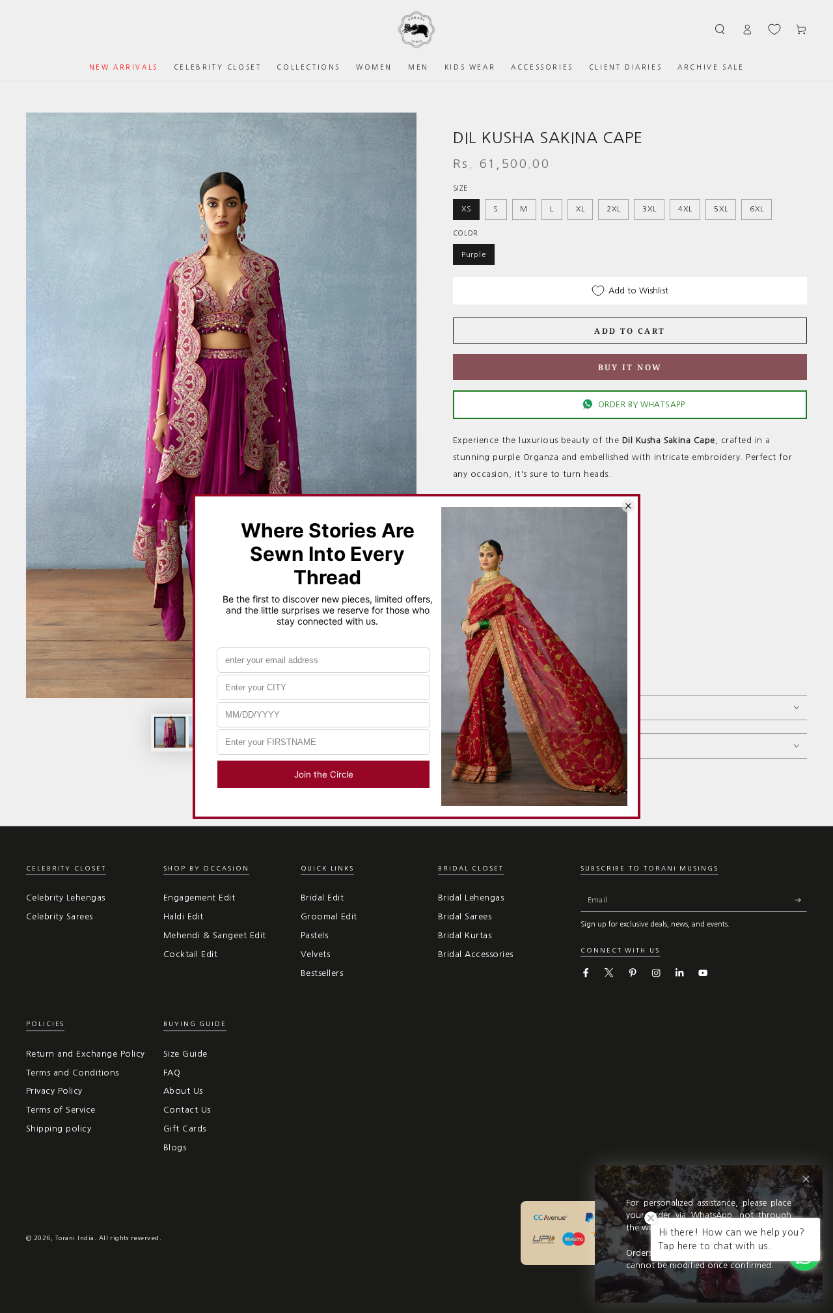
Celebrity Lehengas (65, 897)
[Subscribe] (801, 899)
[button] (720, 29)
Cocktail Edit (190, 954)
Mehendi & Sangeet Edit (214, 935)
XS (466, 209)
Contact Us (187, 1109)
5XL (721, 209)
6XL (756, 209)
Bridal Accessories (475, 954)
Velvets (315, 954)
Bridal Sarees (464, 916)
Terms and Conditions (72, 1072)
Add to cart (629, 330)
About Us (183, 1091)
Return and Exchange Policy (85, 1053)
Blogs (174, 1147)
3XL (649, 209)
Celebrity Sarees (59, 916)
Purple (474, 254)
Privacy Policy (54, 1091)
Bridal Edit (322, 897)
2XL (613, 209)
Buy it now (630, 367)
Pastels (314, 935)
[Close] (806, 1179)
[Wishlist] (774, 29)
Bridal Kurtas (464, 935)
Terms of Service (61, 1109)
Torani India (74, 1238)
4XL (685, 209)
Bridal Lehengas (471, 897)
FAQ (171, 1072)
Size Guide (185, 1053)
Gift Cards (184, 1128)
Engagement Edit (199, 897)
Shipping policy (58, 1128)
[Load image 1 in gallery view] (169, 732)
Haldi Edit (183, 916)
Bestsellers (322, 973)
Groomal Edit (329, 916)
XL (580, 209)
